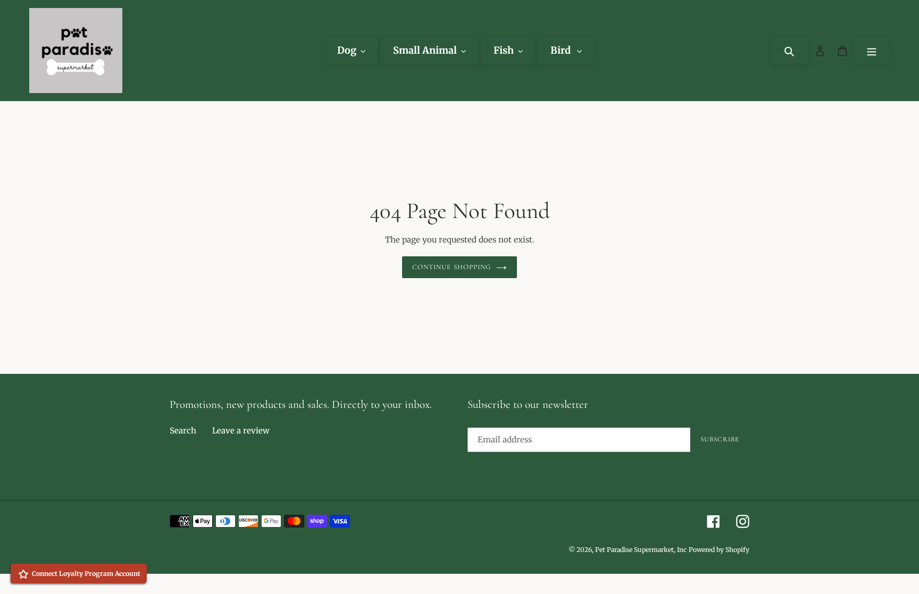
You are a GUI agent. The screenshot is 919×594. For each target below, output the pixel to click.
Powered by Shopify (719, 550)
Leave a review (241, 430)
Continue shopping (451, 267)
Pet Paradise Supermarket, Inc (641, 550)
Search (183, 430)
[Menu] (872, 50)
